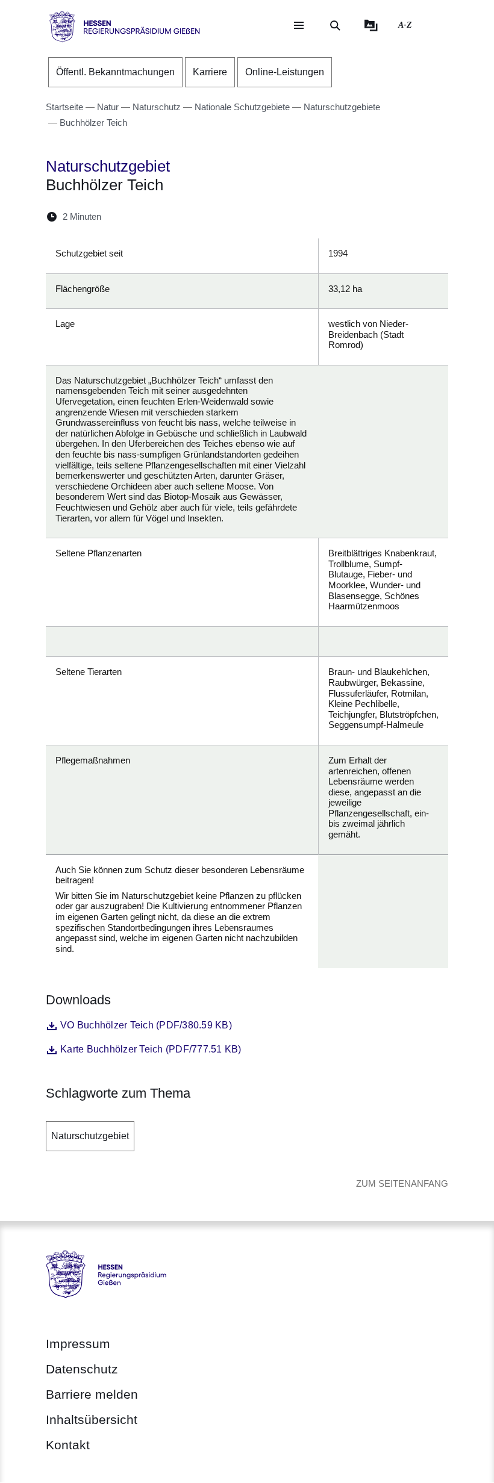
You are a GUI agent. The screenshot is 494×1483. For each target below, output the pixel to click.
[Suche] (335, 25)
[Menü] (299, 25)
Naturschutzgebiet (90, 1136)
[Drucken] (214, 216)
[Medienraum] (371, 25)
